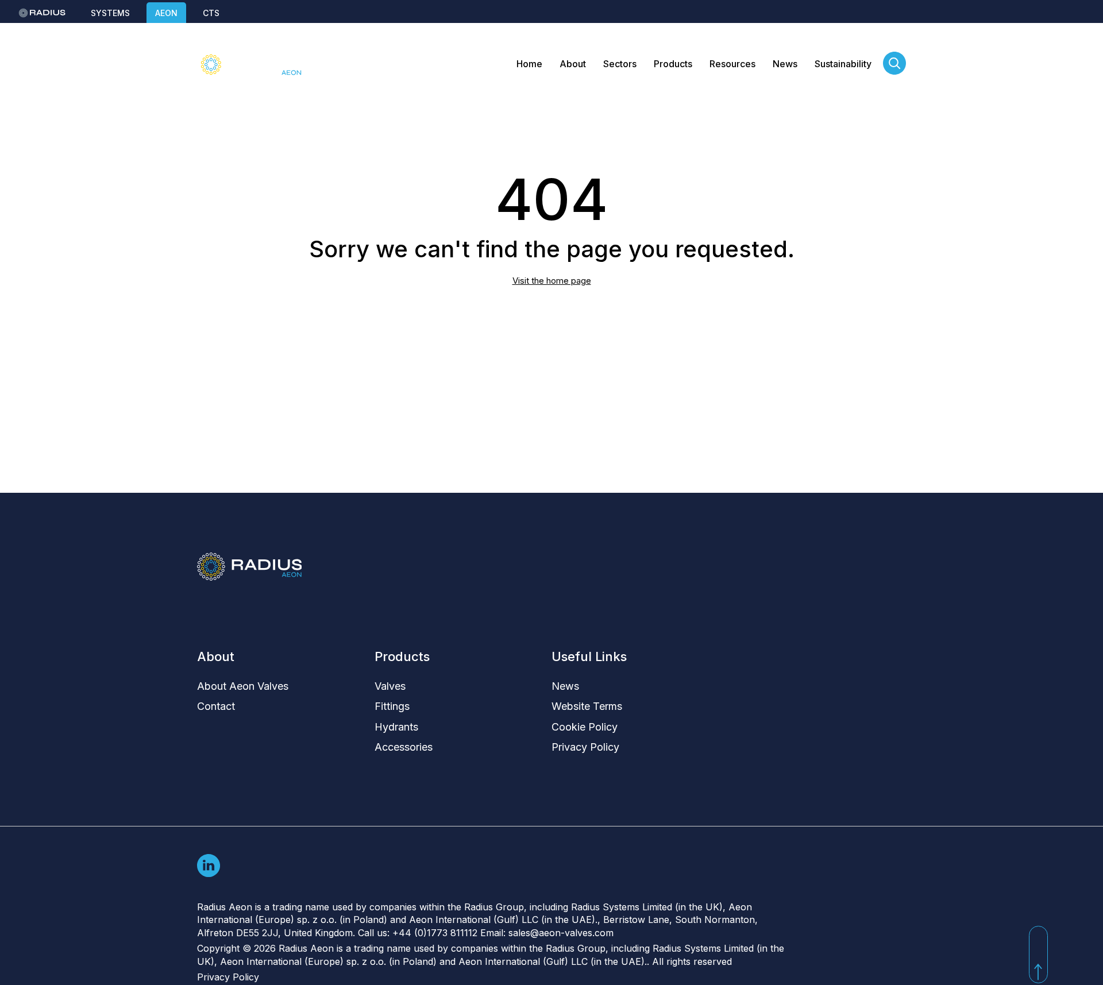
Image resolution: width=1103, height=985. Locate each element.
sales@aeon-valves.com (561, 932)
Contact (216, 706)
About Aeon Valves (242, 686)
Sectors (620, 63)
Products (673, 63)
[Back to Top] (1038, 954)
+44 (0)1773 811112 (434, 932)
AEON (166, 13)
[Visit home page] (249, 65)
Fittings (392, 706)
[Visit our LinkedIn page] (208, 865)
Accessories (404, 747)
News (785, 63)
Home (529, 63)
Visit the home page (551, 280)
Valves (390, 686)
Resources (732, 63)
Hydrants (396, 727)
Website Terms (587, 706)
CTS (211, 13)
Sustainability (843, 63)
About (573, 63)
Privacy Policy (585, 747)
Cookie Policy (585, 727)
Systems (110, 13)
